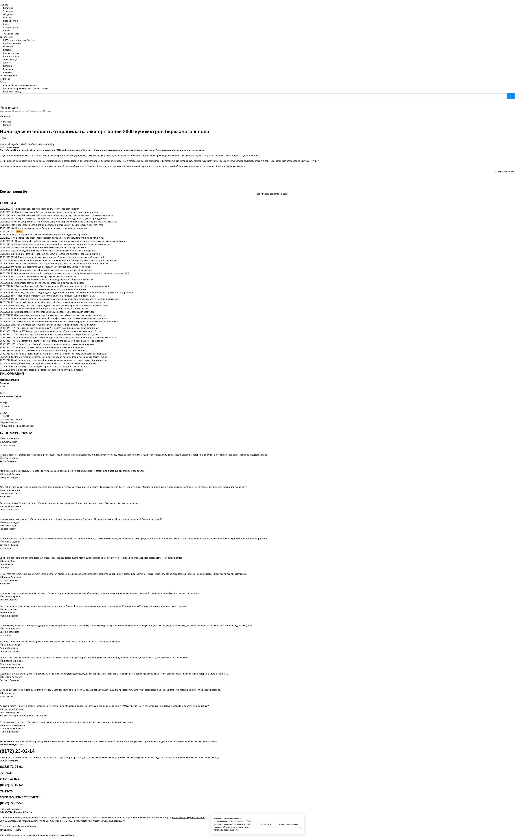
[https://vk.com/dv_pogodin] (3, 481)
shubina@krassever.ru (11, 809)
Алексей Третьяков (9, 509)
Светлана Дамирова (10, 680)
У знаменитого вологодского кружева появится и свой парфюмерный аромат (56, 325)
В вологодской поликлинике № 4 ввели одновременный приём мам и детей (54, 279)
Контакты (7, 72)
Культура (7, 17)
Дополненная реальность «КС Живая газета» (25, 88)
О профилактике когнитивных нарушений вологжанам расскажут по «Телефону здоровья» (62, 244)
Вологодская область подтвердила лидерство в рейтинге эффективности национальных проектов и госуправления (75, 292)
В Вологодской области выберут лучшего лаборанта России (46, 276)
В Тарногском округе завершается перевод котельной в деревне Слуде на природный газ (61, 218)
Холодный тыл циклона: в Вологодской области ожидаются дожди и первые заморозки (60, 302)
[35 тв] (70, 835)
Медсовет (8, 46)
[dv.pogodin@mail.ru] (1, 481)
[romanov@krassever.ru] (1, 532)
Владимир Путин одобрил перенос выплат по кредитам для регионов (51, 366)
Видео (6, 30)
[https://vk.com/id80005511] (3, 735)
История (7, 66)
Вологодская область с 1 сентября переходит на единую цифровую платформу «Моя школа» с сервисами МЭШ (72, 273)
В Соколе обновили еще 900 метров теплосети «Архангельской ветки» (52, 350)
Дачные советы (11, 53)
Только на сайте (11, 33)
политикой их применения (225, 830)
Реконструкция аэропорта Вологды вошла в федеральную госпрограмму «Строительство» (62, 360)
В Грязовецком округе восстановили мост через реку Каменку (47, 209)
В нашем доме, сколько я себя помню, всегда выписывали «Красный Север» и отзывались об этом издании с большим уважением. (66, 722)
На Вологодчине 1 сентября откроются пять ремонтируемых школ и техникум (55, 344)
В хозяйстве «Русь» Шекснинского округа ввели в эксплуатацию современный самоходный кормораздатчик (71, 241)
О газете (4, 826)
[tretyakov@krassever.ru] (1, 513)
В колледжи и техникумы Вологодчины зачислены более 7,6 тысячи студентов (56, 250)
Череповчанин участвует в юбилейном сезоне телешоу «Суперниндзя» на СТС (55, 296)
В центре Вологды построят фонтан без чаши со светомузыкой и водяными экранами (43, 234)
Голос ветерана (11, 56)
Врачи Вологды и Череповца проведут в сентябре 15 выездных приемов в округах (58, 254)
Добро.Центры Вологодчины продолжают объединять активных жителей (53, 267)
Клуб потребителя (12, 43)
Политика (8, 8)
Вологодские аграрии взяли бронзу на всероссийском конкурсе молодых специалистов (61, 315)
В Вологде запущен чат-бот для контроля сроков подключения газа (50, 283)
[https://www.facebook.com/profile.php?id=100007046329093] (5, 448)
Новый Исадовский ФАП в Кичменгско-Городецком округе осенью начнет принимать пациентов (64, 215)
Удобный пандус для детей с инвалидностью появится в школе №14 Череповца (56, 363)
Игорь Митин (6, 696)
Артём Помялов (8, 461)
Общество (8, 14)
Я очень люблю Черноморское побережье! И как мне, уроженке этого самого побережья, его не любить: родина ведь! (60, 641)
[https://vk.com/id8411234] (3, 587)
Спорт (6, 24)
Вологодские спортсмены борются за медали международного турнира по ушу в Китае (60, 238)
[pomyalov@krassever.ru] (1, 464)
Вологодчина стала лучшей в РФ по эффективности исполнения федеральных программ (61, 318)
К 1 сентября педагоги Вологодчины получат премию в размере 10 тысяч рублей (57, 334)
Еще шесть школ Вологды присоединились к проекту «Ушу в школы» (51, 247)
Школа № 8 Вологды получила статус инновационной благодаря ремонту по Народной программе (66, 260)
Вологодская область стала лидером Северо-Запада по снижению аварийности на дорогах (62, 263)
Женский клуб (10, 59)
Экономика (8, 11)
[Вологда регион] (58, 835)
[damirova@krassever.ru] (1, 683)
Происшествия (10, 21)
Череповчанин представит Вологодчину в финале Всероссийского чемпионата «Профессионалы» (66, 337)
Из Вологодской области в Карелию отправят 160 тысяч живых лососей (52, 308)
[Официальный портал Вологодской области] (28, 835)
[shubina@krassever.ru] (1, 551)
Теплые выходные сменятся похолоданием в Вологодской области (49, 347)
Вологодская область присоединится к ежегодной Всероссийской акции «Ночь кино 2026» (62, 305)
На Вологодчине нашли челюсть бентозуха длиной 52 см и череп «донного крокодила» (60, 341)
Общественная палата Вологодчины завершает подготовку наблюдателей (54, 270)
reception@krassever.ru (92, 821)
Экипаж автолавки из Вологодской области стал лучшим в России (49, 370)
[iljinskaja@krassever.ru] (1, 448)
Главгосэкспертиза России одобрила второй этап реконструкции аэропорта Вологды (59, 212)
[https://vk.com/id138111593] (3, 448)
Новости (7, 125)
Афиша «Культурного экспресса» (20, 85)
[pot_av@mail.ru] (1, 619)
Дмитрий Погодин (9, 477)
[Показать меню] (1, 1)
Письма (7, 50)
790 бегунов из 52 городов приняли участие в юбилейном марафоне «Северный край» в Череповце (67, 321)
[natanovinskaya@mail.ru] (1, 587)
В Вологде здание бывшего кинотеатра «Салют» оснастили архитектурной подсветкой (60, 257)
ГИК (123, 821)
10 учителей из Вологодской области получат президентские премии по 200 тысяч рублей (62, 357)
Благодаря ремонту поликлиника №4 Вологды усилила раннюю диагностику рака (57, 328)
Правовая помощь (12, 91)
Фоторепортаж (10, 27)
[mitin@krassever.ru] (1, 700)
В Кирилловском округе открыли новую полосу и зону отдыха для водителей (55, 312)
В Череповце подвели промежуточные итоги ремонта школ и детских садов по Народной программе (67, 299)
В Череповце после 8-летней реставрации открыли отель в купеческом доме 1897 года (59, 225)
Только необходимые (288, 824)
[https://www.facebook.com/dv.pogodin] (5, 481)
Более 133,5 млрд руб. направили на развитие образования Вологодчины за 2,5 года (58, 331)
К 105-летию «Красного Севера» (19, 40)
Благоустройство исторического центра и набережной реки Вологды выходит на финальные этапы (66, 221)
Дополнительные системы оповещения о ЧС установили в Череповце (51, 289)
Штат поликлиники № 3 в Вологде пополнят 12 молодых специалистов (51, 228)
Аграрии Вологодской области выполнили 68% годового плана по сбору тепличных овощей (62, 286)
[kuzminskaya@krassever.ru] (1, 735)
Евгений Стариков (9, 599)
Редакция (8, 69)
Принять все (265, 824)
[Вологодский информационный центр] (4, 835)
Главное (7, 121)
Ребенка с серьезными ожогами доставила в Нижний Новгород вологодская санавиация (61, 353)
